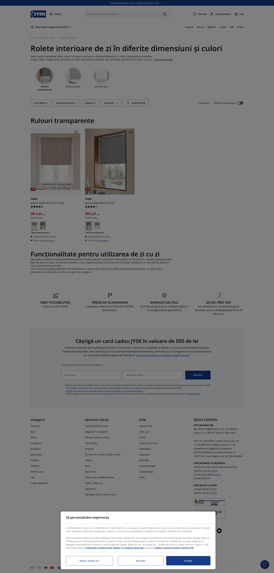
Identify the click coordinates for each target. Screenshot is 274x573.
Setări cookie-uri (89, 560)
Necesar (141, 560)
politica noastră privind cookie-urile (174, 547)
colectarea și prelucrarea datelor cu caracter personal (114, 547)
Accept (188, 560)
